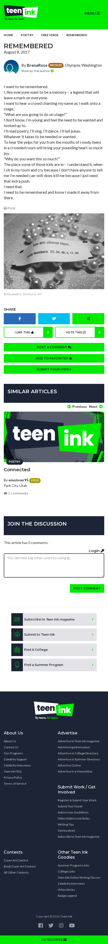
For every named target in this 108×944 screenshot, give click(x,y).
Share (10, 309)
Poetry (27, 35)
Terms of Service (15, 783)
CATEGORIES (52, 939)
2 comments (17, 493)
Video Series (66, 889)
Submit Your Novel (70, 806)
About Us (10, 741)
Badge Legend (67, 896)
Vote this (83, 332)
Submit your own (53, 369)
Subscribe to (49, 619)
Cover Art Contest (16, 860)
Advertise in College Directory (78, 753)
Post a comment (52, 347)
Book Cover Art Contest (20, 866)
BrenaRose (37, 65)
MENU (91, 13)
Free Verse (50, 35)
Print (11, 208)
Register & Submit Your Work (77, 800)
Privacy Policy (13, 777)
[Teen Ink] (27, 12)
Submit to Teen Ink (39, 634)
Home (8, 35)
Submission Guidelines (73, 812)
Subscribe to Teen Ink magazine (78, 836)
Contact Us (11, 747)
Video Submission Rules (74, 818)
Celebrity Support (15, 759)
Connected (17, 470)
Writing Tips (66, 824)
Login (95, 551)
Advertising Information (74, 747)
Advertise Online (69, 765)
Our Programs (13, 753)
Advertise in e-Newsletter (75, 771)
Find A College (36, 650)
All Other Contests (16, 872)
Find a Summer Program (43, 665)
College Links (67, 871)
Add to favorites (52, 358)
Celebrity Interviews (17, 765)
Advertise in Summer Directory (79, 759)
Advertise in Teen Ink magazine (78, 741)
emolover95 (18, 480)
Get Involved (66, 830)
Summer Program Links (73, 865)
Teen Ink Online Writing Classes (79, 877)
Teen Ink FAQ (13, 771)
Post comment (87, 588)
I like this (32, 332)
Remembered (76, 35)
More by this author (36, 71)
